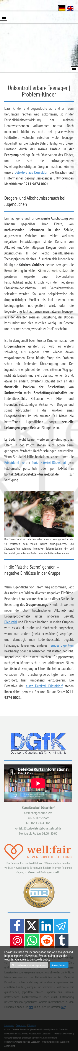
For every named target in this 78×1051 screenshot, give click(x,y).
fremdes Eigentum (61, 645)
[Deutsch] (61, 7)
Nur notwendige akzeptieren (29, 965)
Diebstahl (10, 621)
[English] (70, 7)
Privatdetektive (14, 462)
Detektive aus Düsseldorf (32, 172)
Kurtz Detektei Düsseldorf (49, 462)
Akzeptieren (59, 965)
